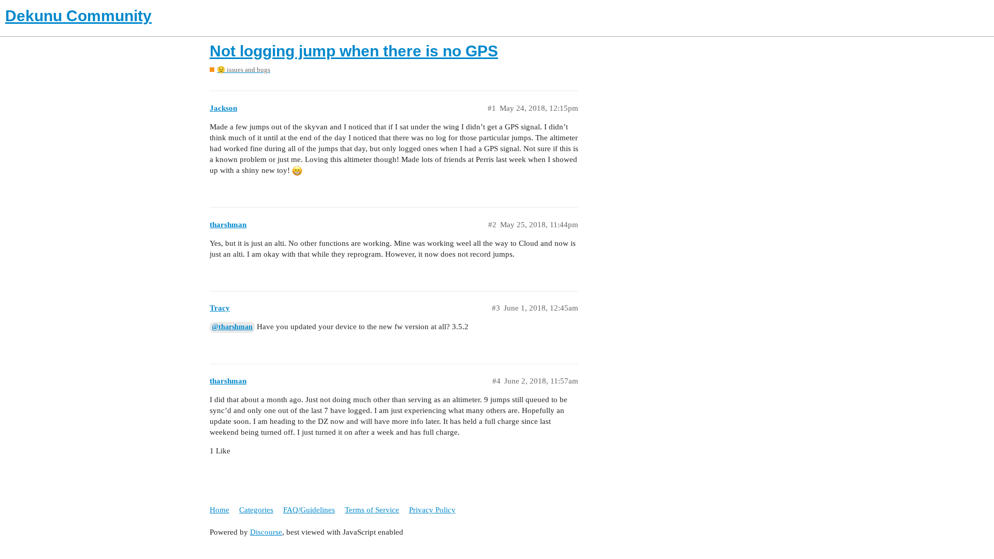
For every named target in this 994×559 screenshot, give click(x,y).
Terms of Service (372, 510)
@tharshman (232, 327)
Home (219, 510)
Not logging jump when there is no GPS (354, 51)
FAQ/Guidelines (309, 510)
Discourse (266, 532)
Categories (256, 510)
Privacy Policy (432, 510)
